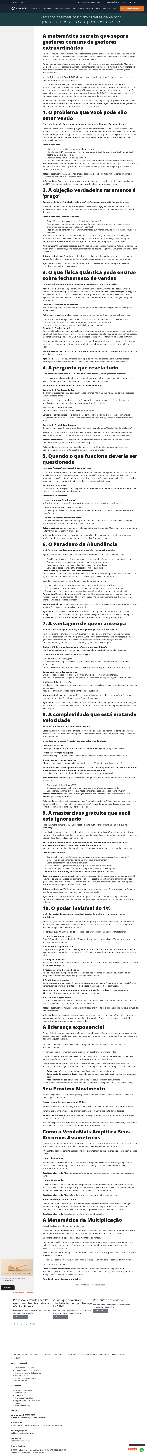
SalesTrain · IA (21, 1380)
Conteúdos (106, 9)
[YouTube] (17, 1358)
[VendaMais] (19, 8)
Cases (97, 9)
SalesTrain (89, 9)
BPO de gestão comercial (26, 1378)
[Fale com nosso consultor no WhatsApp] (141, 1450)
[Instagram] (14, 1358)
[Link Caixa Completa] (33, 1308)
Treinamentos (47, 9)
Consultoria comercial (24, 1368)
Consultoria (34, 9)
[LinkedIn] (12, 1358)
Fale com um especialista (131, 9)
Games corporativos (24, 1375)
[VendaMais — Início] (73, 1340)
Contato (132, 1449)
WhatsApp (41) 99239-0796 (115, 2)
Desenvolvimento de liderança (28, 1373)
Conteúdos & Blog (22, 1405)
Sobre (114, 9)
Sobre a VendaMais (23, 1390)
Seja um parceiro (17, 2)
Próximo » (34, 1324)
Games (67, 9)
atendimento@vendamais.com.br (90, 2)
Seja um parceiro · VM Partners (28, 1400)
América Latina (21, 1395)
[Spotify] (19, 1358)
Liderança (58, 9)
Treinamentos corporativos (27, 1370)
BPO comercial (78, 9)
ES (135, 2)
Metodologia (20, 1393)
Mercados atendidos (24, 1398)
